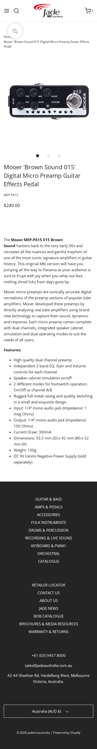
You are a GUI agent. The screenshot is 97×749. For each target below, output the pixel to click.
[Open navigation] (6, 11)
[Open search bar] (18, 11)
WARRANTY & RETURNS (48, 631)
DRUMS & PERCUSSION (48, 530)
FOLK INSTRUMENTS (48, 522)
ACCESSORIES (48, 514)
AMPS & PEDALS (48, 506)
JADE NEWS (48, 608)
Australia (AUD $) (47, 711)
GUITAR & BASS (48, 499)
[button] (48, 101)
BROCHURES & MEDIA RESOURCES (48, 623)
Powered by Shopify (66, 732)
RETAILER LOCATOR (48, 584)
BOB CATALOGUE (49, 616)
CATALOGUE (48, 561)
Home (8, 37)
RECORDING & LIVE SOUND (48, 537)
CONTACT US (49, 592)
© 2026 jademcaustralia (33, 732)
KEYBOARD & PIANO (48, 545)
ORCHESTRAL (48, 553)
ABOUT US (49, 600)
